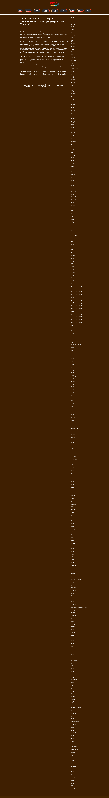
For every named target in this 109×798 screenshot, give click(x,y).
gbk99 (72, 238)
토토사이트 (73, 752)
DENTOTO (73, 632)
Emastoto (72, 426)
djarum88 (72, 470)
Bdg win (72, 450)
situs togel (73, 27)
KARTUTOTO (73, 543)
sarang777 (73, 665)
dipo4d (72, 484)
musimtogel (73, 568)
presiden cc (73, 524)
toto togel (73, 696)
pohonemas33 (73, 651)
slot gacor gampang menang (76, 468)
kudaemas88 (73, 447)
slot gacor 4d (73, 71)
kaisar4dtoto (73, 584)
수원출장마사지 (73, 504)
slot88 (72, 37)
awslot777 (73, 602)
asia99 (72, 687)
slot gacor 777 (73, 442)
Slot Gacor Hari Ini (74, 493)
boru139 (72, 489)
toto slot (72, 116)
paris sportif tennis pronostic (76, 344)
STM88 (72, 241)
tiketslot (72, 755)
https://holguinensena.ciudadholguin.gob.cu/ (78, 549)
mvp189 (72, 637)
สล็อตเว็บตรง (73, 46)
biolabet (72, 451)
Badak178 (72, 180)
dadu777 (72, 113)
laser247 (72, 479)
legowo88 (72, 659)
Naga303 (72, 448)
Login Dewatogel (74, 746)
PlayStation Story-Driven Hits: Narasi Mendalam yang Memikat (28, 85)
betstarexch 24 (73, 225)
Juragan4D (73, 242)
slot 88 (72, 367)
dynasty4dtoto (73, 585)
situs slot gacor (73, 620)
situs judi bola (73, 574)
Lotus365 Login (73, 532)
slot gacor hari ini (74, 69)
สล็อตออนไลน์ (73, 191)
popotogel (73, 45)
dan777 (72, 473)
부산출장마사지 (73, 507)
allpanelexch (73, 485)
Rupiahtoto (73, 598)
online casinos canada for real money (77, 471)
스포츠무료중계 (73, 401)
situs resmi (73, 218)
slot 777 (72, 693)
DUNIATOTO (73, 545)
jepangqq (72, 443)
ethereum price (73, 338)
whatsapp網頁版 (74, 235)
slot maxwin (73, 431)
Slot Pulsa (72, 663)
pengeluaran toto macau (75, 750)
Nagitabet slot (73, 556)
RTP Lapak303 (73, 712)
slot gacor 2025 (73, 735)
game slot (72, 334)
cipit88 (72, 32)
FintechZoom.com (74, 211)
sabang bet (73, 701)
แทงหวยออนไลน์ (74, 376)
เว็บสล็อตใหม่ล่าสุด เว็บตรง (75, 68)
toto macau (73, 172)
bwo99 (72, 390)
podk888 (72, 146)
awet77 (72, 673)
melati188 (72, 347)
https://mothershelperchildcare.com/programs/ (79, 607)
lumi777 (72, 683)
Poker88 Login (73, 713)
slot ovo (72, 775)
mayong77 (73, 404)
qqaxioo (72, 506)
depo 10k (72, 537)
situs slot (72, 85)
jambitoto (73, 644)
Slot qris (72, 643)
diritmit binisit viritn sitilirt (75, 747)
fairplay (72, 490)
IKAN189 (72, 152)
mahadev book (73, 487)
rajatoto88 (73, 418)
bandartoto (73, 529)
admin (23, 28)
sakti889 (72, 481)
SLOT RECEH (73, 772)
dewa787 (72, 124)
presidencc (73, 534)
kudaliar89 (73, 73)
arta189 (72, 158)
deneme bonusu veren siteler (76, 707)
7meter (72, 461)
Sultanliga (72, 682)
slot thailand (73, 369)
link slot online (73, 60)
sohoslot (72, 356)
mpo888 (72, 540)
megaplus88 (73, 440)
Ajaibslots (72, 727)
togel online (73, 213)
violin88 (72, 760)
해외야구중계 (73, 324)
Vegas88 (72, 738)
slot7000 (72, 496)
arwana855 (73, 96)
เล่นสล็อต (72, 137)
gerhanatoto (73, 328)
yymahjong (73, 518)
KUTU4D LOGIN (73, 336)
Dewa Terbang (73, 730)
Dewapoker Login (74, 716)
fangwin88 (73, 35)
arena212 (72, 166)
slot (71, 66)
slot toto (72, 582)
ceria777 (72, 514)
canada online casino (74, 535)
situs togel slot (73, 415)
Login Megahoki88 (74, 462)
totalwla (72, 554)
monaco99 (73, 601)
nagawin (72, 671)
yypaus (72, 559)
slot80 (72, 705)
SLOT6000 (73, 207)
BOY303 (72, 372)
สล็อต (72, 51)
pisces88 (72, 757)
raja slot (72, 758)
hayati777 (72, 768)
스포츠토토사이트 (74, 660)
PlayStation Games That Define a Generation (60, 84)
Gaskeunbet (73, 740)
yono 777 (72, 503)
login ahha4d (73, 615)
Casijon (72, 74)
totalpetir (72, 557)
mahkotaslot (73, 327)
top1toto (72, 453)
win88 (72, 702)
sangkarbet (73, 52)
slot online (73, 744)
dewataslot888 (73, 577)
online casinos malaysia (75, 721)
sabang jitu (73, 699)
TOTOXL (72, 478)
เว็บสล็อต (72, 41)
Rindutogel (73, 570)
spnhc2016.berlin (74, 342)
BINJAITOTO (73, 626)
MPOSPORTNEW (74, 563)
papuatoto (73, 358)
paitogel (72, 593)
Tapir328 (72, 99)
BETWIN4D (73, 567)
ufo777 (72, 517)
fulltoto (72, 623)
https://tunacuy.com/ (74, 115)
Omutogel (73, 573)
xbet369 (72, 498)
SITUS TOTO (73, 359)
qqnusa (72, 618)
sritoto (72, 680)
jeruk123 (72, 501)
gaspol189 (73, 204)
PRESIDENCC (73, 141)
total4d (72, 512)
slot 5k (72, 84)
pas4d (72, 398)
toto (72, 54)
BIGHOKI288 (73, 437)
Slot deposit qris (74, 679)
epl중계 (72, 531)
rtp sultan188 (73, 59)
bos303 (72, 465)
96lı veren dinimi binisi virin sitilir (76, 278)
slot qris (72, 457)
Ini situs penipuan (74, 246)
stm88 (72, 400)
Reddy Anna (73, 509)
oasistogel (73, 624)
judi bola (72, 169)
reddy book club (74, 482)
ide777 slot (73, 361)
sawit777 (72, 733)
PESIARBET (73, 420)
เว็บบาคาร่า (73, 144)
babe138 (72, 654)
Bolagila (72, 741)
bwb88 (72, 253)
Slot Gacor (73, 255)
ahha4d (72, 492)
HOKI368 (72, 467)
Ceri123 (72, 197)
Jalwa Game (73, 436)
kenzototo (35, 34)
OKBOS (72, 674)
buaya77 (72, 333)
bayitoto (72, 29)
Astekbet (72, 736)
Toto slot (72, 389)
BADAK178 (73, 104)
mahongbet (73, 43)
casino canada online (74, 500)
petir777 (72, 439)
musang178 (73, 130)
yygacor (72, 546)
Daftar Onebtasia (74, 459)
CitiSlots (72, 715)
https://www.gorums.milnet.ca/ (76, 630)
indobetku (73, 571)
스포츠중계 (73, 788)
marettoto (73, 330)
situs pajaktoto (73, 365)
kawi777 (72, 576)
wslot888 (72, 581)
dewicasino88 (73, 331)
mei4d (72, 345)
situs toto (72, 476)
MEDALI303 (73, 676)
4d (71, 48)
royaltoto (72, 101)
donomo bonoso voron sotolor (76, 754)
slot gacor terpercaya (74, 765)
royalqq (72, 528)
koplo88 (72, 771)
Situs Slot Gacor (73, 783)
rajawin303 (73, 610)
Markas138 (73, 649)
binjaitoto (72, 538)
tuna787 (72, 129)
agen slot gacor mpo (74, 428)
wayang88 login (73, 766)
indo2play (73, 562)
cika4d (72, 688)
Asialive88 (72, 743)
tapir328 (72, 281)
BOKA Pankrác (73, 495)
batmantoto (73, 638)
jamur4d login (73, 565)
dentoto (72, 621)
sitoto (72, 616)
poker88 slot (73, 364)
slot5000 (72, 774)
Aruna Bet (73, 729)
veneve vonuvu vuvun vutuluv (76, 749)
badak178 (72, 34)
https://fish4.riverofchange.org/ (76, 94)
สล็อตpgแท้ (73, 76)
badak (72, 267)
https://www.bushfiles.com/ (76, 579)
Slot (71, 515)
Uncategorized (40, 28)
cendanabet (73, 777)
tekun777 (72, 521)
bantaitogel (73, 31)
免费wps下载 (73, 228)
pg (71, 520)
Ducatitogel (73, 355)
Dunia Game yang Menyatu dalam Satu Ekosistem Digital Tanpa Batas (44, 85)
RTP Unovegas (73, 732)
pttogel (72, 657)
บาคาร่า (72, 383)
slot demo (73, 652)
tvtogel (72, 526)
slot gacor (72, 26)
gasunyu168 (73, 595)
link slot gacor (73, 708)
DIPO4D (72, 475)
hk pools (72, 387)
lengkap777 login (74, 429)
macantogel (73, 417)
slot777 (72, 49)
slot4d (72, 40)
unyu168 (72, 641)
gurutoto (72, 208)
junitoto (72, 325)
